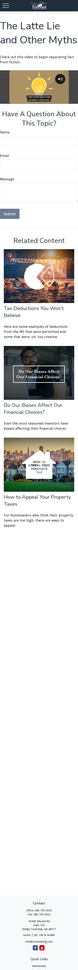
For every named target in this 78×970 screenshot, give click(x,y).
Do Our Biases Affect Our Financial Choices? (33, 409)
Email (4, 155)
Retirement (39, 966)
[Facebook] (35, 947)
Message (7, 179)
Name (5, 132)
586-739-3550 (43, 910)
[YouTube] (41, 947)
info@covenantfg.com (39, 941)
